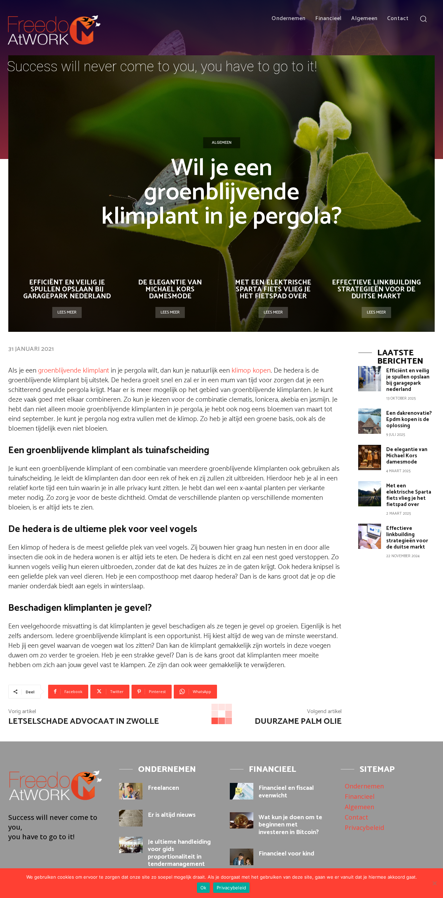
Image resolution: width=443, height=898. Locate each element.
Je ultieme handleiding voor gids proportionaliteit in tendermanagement (179, 853)
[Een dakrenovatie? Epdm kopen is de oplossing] (369, 421)
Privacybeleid (231, 887)
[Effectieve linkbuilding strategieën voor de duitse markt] (369, 536)
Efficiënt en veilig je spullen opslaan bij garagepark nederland (67, 289)
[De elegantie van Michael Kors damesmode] (369, 457)
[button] (423, 18)
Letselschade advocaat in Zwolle (83, 721)
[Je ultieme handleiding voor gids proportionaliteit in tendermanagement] (131, 845)
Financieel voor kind (286, 854)
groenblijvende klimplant (73, 370)
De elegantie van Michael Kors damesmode (170, 289)
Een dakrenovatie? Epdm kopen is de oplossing (409, 419)
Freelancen (163, 788)
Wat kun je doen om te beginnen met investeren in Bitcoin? (290, 825)
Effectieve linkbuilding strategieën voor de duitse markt (376, 289)
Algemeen (222, 142)
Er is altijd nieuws (172, 815)
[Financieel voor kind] (241, 857)
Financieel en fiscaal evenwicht (286, 792)
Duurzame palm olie (298, 721)
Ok (203, 887)
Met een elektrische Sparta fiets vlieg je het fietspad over (273, 289)
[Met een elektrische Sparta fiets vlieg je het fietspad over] (369, 493)
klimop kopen (251, 370)
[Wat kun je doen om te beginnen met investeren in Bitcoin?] (241, 820)
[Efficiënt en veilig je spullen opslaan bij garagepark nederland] (369, 378)
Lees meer (66, 312)
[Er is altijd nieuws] (131, 818)
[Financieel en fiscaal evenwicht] (241, 791)
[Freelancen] (131, 791)
